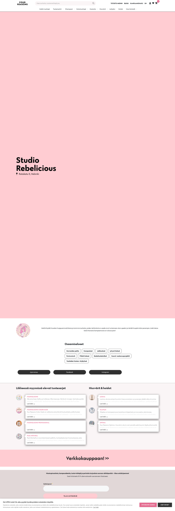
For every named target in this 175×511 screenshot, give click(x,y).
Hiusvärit (103, 9)
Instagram (105, 372)
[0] (156, 3)
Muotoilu (93, 9)
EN (146, 3)
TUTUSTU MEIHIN (117, 3)
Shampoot (69, 9)
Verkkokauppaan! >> (87, 458)
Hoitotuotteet (81, 9)
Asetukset (165, 505)
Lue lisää (95, 507)
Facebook (69, 372)
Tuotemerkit (57, 9)
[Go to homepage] (22, 3)
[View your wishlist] (153, 3)
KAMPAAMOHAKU (136, 3)
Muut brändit (130, 9)
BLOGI (126, 3)
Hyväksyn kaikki (148, 505)
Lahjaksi (112, 9)
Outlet (120, 9)
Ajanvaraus (34, 372)
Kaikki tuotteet (44, 9)
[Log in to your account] (150, 3)
